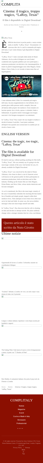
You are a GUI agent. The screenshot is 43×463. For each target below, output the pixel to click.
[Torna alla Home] (11, 3)
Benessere (22, 420)
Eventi (21, 413)
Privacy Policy (17, 447)
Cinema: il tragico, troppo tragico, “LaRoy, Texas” (21, 13)
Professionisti (21, 423)
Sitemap (27, 447)
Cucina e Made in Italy (21, 416)
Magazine (21, 409)
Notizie (21, 27)
